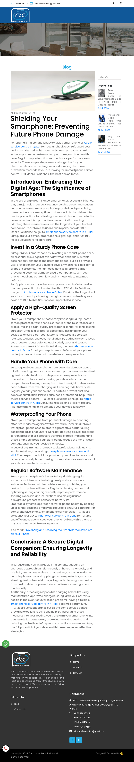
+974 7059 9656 (82, 726)
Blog (16, 704)
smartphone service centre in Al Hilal (69, 232)
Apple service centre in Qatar (43, 292)
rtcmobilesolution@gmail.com (89, 731)
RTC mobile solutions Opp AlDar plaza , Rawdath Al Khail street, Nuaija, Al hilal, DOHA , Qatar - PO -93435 (96, 704)
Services (77, 673)
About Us (78, 667)
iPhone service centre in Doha (57, 516)
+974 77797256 (82, 717)
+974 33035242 (21, 3)
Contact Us (20, 709)
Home (76, 662)
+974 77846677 (82, 722)
